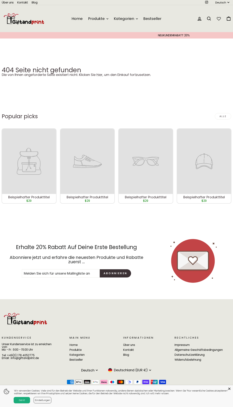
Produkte (97, 18)
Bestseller (152, 18)
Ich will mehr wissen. (157, 393)
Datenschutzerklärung (190, 355)
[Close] (229, 389)
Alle (223, 116)
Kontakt (22, 2)
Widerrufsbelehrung (188, 360)
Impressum (182, 345)
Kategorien (124, 18)
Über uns (8, 2)
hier (99, 75)
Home (77, 18)
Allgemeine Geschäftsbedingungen (199, 350)
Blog (34, 2)
